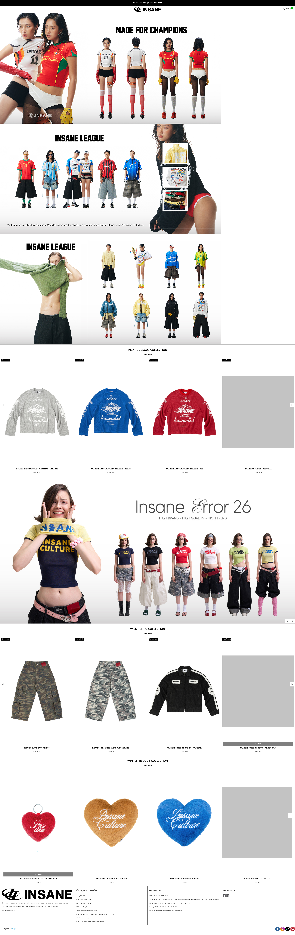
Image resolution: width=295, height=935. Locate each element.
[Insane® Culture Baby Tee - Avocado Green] (110, 412)
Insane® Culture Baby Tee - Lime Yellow (184, 469)
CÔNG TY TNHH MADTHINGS (158, 896)
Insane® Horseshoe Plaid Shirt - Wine (111, 748)
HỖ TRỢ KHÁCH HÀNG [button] (86, 890)
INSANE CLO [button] (155, 890)
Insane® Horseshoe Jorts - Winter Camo (36, 748)
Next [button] (292, 405)
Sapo (14, 929)
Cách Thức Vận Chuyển (83, 903)
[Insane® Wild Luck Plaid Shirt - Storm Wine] (258, 691)
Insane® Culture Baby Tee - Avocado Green (110, 469)
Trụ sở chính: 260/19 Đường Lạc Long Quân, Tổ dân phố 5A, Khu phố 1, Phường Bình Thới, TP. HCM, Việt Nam (184, 899)
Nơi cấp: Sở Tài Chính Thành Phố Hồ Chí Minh (163, 907)
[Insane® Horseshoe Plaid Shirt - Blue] (184, 691)
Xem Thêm (147, 355)
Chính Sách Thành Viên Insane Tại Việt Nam (89, 921)
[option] (37, 416)
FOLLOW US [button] (229, 890)
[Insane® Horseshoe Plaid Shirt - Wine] (110, 691)
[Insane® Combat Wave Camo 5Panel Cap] (257, 822)
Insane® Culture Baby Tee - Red (258, 469)
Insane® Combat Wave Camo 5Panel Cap (257, 879)
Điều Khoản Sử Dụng (82, 918)
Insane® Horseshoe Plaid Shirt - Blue (184, 748)
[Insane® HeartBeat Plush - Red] (38, 822)
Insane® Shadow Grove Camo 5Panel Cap (111, 879)
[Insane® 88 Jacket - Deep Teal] (37, 412)
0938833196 (11, 910)
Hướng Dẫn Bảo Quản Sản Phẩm (86, 910)
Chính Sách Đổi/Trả (81, 907)
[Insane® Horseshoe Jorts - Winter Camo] (37, 691)
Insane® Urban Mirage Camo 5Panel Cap (184, 879)
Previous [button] (3, 405)
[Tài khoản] (281, 9)
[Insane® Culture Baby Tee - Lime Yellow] (184, 412)
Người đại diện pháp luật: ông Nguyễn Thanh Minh (165, 910)
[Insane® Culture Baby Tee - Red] (258, 412)
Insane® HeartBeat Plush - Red (38, 879)
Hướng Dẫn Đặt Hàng (82, 896)
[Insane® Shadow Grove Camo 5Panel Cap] (111, 822)
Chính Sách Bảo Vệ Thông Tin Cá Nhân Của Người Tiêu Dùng (95, 914)
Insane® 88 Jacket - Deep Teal (37, 469)
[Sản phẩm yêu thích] (288, 9)
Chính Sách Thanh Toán (83, 899)
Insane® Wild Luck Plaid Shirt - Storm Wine (258, 748)
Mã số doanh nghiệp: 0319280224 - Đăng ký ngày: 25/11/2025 (169, 903)
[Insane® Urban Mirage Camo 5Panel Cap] (184, 822)
